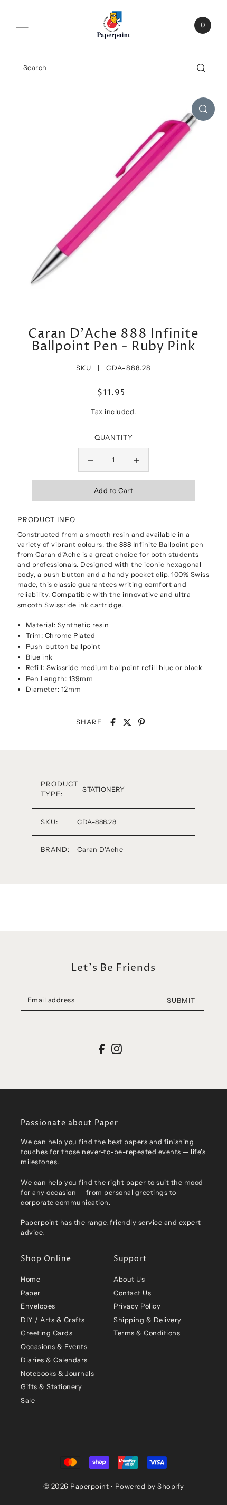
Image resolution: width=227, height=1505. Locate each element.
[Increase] (136, 459)
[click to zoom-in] (203, 109)
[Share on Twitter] (127, 722)
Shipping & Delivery (148, 1320)
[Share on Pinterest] (141, 722)
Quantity (113, 437)
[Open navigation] (22, 25)
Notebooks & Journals (57, 1374)
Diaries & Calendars (54, 1360)
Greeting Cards (46, 1333)
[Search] (201, 67)
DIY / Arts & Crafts (53, 1320)
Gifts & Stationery (51, 1387)
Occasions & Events (54, 1347)
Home (30, 1279)
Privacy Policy (137, 1306)
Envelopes (38, 1306)
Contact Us (132, 1293)
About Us (129, 1279)
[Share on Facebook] (113, 722)
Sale (28, 1400)
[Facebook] (102, 1048)
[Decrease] (90, 459)
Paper (31, 1293)
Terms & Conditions (147, 1333)
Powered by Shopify (149, 1486)
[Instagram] (116, 1048)
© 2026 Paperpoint (76, 1486)
